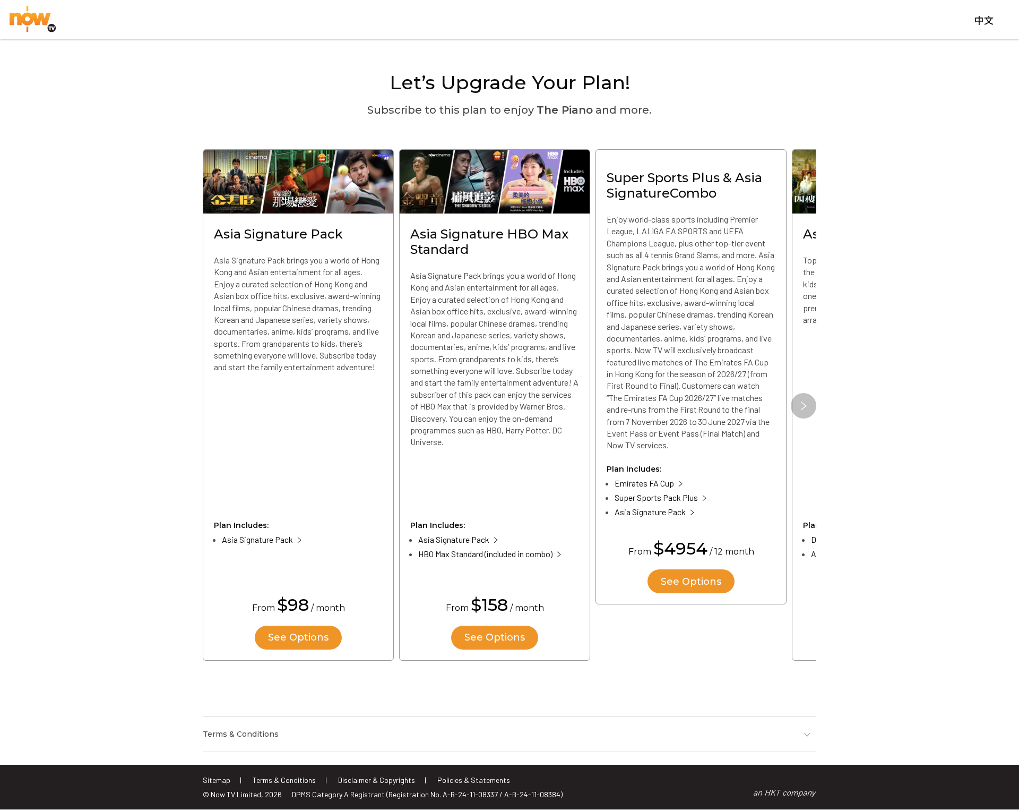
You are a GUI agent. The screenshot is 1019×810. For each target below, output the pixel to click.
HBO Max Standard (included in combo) (485, 554)
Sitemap (216, 780)
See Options (298, 637)
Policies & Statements (473, 780)
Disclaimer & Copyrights (376, 780)
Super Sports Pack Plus (656, 497)
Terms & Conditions (284, 780)
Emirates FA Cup (644, 483)
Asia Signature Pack (257, 539)
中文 (984, 21)
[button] (803, 406)
